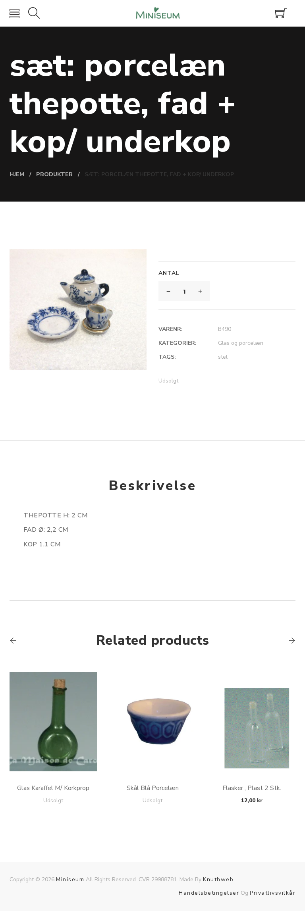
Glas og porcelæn (240, 343)
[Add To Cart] (53, 752)
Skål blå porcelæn (153, 788)
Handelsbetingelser (209, 893)
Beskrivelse (152, 486)
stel (223, 357)
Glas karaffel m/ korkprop (53, 788)
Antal (169, 273)
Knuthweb (218, 879)
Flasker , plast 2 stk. (251, 788)
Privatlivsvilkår (272, 893)
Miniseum (70, 879)
